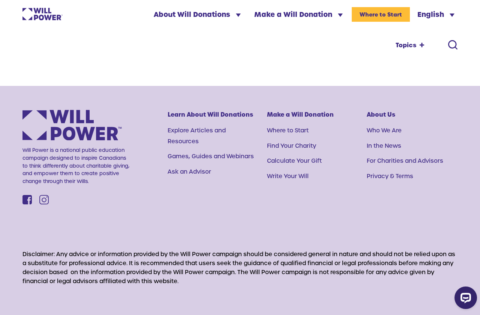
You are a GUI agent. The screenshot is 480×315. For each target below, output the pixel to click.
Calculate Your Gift (294, 160)
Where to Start (381, 14)
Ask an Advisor (189, 171)
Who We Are (384, 130)
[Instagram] (44, 199)
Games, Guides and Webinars (211, 156)
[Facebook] (27, 199)
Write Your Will (288, 175)
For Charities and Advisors (405, 160)
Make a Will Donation (294, 14)
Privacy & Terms (390, 175)
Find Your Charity (291, 145)
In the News (384, 145)
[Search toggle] (453, 45)
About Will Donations (193, 14)
